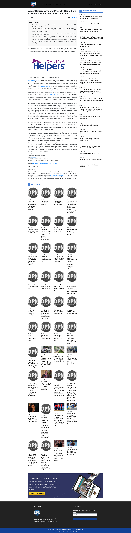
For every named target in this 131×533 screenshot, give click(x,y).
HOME (43, 4)
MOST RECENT (50, 4)
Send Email (34, 157)
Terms (54, 531)
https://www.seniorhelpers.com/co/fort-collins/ (44, 163)
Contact (75, 531)
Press (56, 4)
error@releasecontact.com (57, 175)
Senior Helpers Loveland (34, 80)
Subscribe (85, 519)
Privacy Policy (61, 531)
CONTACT (62, 4)
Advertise (69, 531)
